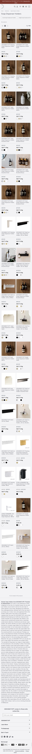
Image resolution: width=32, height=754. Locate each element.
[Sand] (4, 56)
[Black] (2, 56)
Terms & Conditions (19, 750)
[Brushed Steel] (6, 56)
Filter (29, 25)
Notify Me (18, 522)
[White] (17, 87)
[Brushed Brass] (19, 56)
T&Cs (14, 2)
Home (2, 10)
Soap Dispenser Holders (15, 10)
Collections (7, 10)
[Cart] (26, 6)
